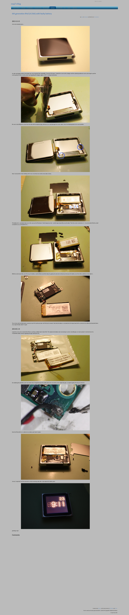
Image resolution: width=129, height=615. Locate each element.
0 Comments (96, 17)
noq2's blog (16, 4)
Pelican (99, 608)
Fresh (116, 608)
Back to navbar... (98, 1)
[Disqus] (55, 554)
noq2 (82, 17)
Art (65, 7)
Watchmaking (16, 7)
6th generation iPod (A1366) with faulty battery (32, 13)
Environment (59, 7)
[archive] (75, 7)
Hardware (53, 7)
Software (23, 7)
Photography (30, 7)
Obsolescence (38, 7)
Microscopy (46, 7)
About (69, 7)
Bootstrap (111, 608)
